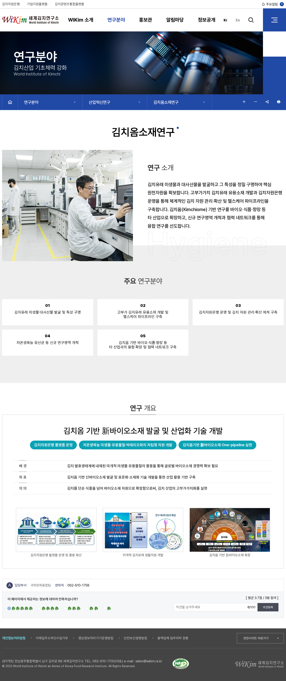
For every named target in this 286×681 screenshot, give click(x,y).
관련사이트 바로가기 (256, 638)
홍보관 (145, 20)
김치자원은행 (11, 4)
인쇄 (278, 101)
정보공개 (206, 20)
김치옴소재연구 (165, 102)
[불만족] (91, 608)
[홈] (10, 102)
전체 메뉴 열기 (274, 19)
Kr (225, 20)
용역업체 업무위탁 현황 (172, 638)
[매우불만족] (107, 608)
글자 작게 (255, 101)
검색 (251, 23)
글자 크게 (244, 101)
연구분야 (116, 20)
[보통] (72, 608)
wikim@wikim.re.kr (148, 661)
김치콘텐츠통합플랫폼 (69, 4)
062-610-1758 (78, 585)
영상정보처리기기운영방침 (95, 638)
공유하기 (267, 101)
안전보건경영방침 (135, 638)
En (238, 20)
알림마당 (175, 20)
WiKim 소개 (80, 20)
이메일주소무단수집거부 (52, 638)
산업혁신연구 (99, 102)
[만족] (48, 608)
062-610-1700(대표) (108, 661)
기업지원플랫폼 (37, 4)
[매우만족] (20, 608)
